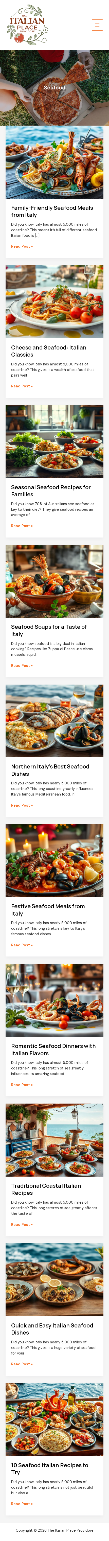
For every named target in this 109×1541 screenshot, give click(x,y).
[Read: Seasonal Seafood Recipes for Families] (54, 441)
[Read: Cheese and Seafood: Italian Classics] (54, 301)
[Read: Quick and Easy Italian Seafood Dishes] (54, 1279)
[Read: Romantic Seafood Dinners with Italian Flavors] (54, 1000)
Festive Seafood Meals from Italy (48, 909)
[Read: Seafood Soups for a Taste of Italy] (54, 581)
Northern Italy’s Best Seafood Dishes (50, 770)
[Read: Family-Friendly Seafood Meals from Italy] (54, 161)
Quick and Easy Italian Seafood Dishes (52, 1329)
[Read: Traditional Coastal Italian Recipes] (54, 1139)
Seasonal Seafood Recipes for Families (51, 490)
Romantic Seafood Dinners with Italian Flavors (53, 1049)
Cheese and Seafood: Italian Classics (48, 351)
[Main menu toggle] (97, 25)
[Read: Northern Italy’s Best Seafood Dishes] (54, 720)
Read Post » (22, 246)
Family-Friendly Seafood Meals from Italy (52, 211)
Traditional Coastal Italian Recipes (46, 1189)
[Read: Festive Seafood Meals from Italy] (54, 860)
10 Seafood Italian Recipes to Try (49, 1468)
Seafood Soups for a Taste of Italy (49, 630)
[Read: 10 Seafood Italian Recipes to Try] (54, 1419)
